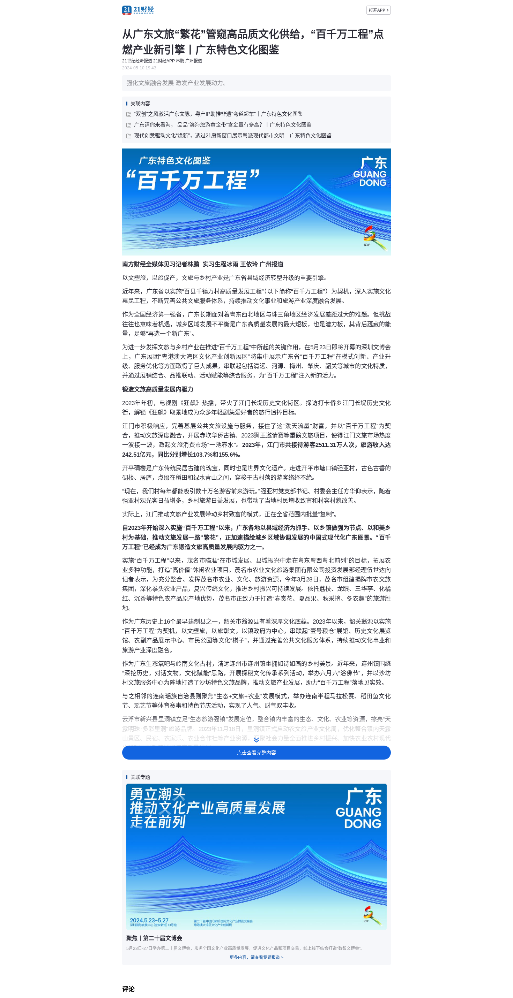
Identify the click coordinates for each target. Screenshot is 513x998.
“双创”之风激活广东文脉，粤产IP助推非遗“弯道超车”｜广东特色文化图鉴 (218, 114)
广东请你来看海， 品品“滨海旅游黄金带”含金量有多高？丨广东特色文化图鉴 (223, 125)
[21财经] (138, 10)
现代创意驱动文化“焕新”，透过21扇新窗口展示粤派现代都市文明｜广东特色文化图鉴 (233, 135)
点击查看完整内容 (256, 752)
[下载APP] (378, 10)
